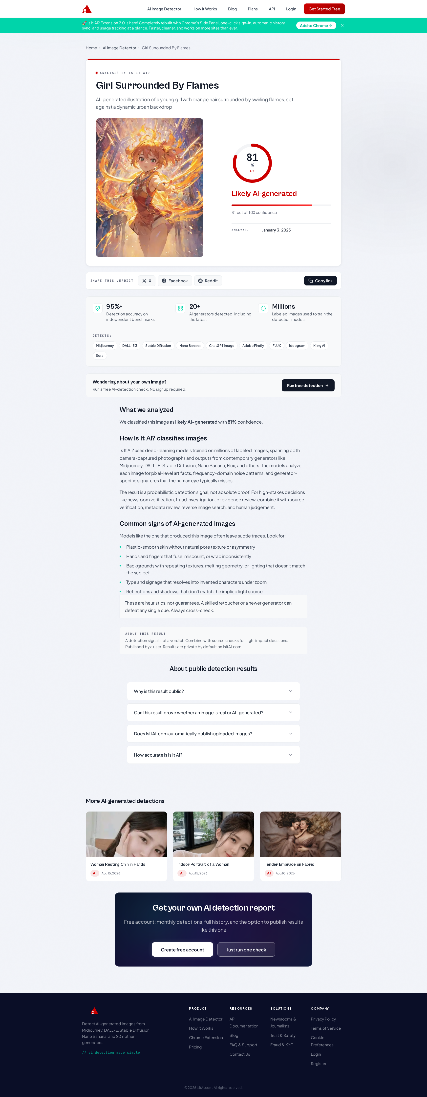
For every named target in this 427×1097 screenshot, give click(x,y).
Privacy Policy (323, 1019)
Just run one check (246, 949)
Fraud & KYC (281, 1044)
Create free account (182, 949)
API (272, 8)
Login (291, 8)
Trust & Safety (283, 1035)
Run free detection (305, 385)
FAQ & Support (243, 1044)
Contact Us (240, 1054)
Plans (253, 8)
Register (318, 1063)
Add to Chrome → (316, 25)
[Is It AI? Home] (87, 8)
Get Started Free (324, 8)
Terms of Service (326, 1028)
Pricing (195, 1047)
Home (91, 47)
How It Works (204, 8)
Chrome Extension (206, 1037)
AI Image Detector (164, 8)
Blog (232, 8)
